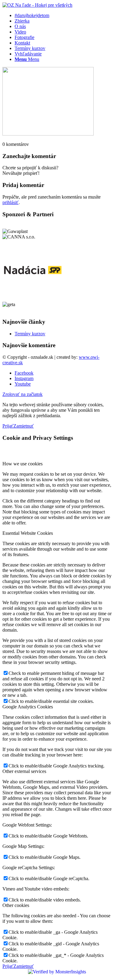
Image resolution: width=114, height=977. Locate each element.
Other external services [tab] (24, 771)
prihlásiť (10, 202)
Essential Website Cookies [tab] (27, 533)
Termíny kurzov (30, 333)
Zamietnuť (23, 426)
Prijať (7, 426)
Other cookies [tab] (15, 905)
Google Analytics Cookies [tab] (27, 706)
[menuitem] (63, 15)
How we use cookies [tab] (22, 463)
